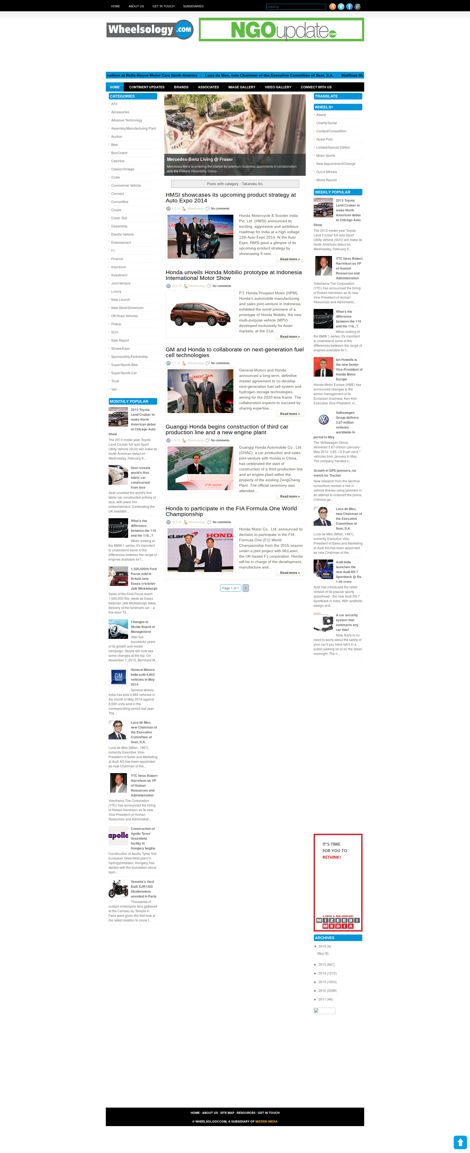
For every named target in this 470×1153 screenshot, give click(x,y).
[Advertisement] (235, 56)
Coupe (116, 209)
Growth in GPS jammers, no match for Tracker (335, 473)
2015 (323, 964)
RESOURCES (246, 1113)
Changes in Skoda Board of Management (143, 626)
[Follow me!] (341, 9)
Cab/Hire (118, 160)
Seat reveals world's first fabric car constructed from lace (140, 477)
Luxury (116, 291)
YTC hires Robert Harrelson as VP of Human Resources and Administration (144, 785)
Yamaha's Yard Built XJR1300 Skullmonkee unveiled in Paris (143, 889)
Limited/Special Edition (333, 147)
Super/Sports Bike (124, 364)
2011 (323, 999)
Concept (117, 193)
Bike (114, 144)
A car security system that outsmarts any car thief (347, 622)
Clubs (115, 177)
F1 (113, 250)
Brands (181, 87)
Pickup (116, 323)
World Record (326, 179)
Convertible (119, 201)
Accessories (120, 112)
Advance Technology (126, 120)
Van (114, 389)
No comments (220, 208)
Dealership (119, 226)
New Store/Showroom (127, 307)
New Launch (120, 299)
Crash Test (119, 217)
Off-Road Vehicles (124, 315)
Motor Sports (325, 155)
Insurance (118, 266)
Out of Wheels (326, 171)
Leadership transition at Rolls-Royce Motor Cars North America (110, 75)
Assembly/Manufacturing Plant (133, 128)
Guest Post (324, 139)
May (320, 953)
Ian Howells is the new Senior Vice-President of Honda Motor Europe (349, 369)
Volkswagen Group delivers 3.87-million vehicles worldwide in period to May (336, 424)
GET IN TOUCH (269, 1113)
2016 (323, 946)
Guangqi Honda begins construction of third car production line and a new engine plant (227, 429)
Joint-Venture (121, 283)
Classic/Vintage (122, 169)
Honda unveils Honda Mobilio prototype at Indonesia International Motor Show (234, 275)
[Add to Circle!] (357, 9)
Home (115, 6)
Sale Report (120, 340)
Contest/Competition (331, 131)
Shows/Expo (120, 348)
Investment (119, 275)
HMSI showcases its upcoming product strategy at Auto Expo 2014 (231, 197)
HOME (195, 1113)
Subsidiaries (193, 6)
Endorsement (121, 242)
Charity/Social (326, 122)
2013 (323, 981)
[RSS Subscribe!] (332, 9)
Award (321, 114)
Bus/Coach (119, 152)
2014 (323, 973)
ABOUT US (210, 1113)
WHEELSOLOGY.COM (210, 1121)
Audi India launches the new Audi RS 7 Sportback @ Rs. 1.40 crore (349, 572)
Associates (208, 87)
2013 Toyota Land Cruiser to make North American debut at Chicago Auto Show (132, 421)
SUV (114, 332)
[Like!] (349, 9)
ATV (114, 103)
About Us (136, 6)
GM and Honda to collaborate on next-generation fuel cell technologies (235, 352)
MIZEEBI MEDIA (266, 1121)
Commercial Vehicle (126, 185)
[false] (235, 134)
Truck (115, 381)
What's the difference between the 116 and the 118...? (143, 528)
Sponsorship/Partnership (129, 356)
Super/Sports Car (124, 372)
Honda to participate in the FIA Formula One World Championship (231, 511)
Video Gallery (278, 87)
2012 (323, 990)
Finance (117, 258)
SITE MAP (227, 1113)
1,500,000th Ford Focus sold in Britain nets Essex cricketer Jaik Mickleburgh (144, 578)
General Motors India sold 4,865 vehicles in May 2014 (143, 677)
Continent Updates (147, 87)
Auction (116, 136)
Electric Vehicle (122, 234)
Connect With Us (316, 87)
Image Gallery (241, 87)
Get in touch (163, 6)
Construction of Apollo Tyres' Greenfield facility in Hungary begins (143, 838)
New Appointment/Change (335, 163)
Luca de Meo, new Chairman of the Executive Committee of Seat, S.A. (241, 75)
